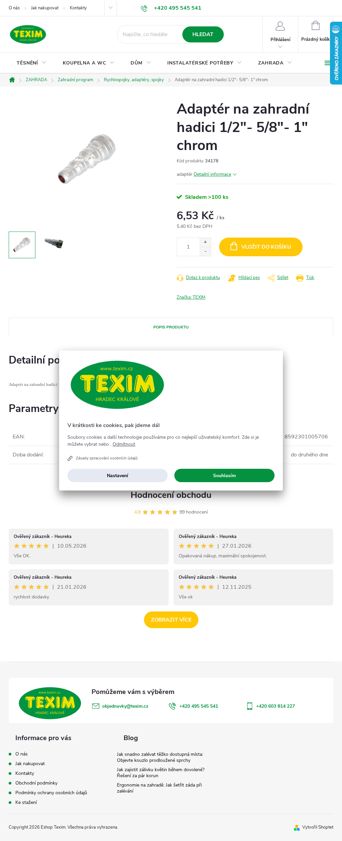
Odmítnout (124, 444)
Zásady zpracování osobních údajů (107, 458)
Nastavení (117, 475)
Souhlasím (224, 475)
